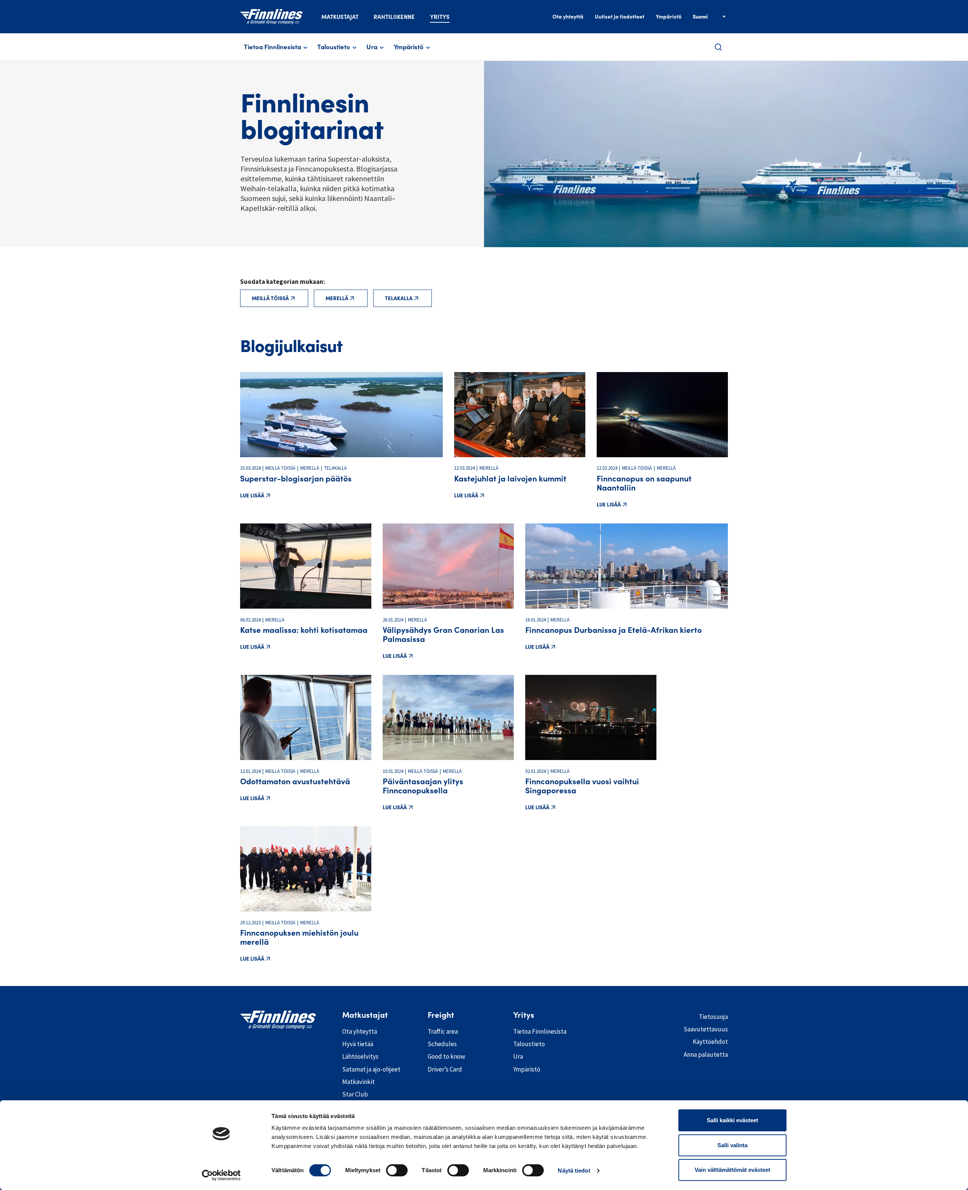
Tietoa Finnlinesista (272, 47)
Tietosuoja (713, 1016)
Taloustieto (333, 47)
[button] (718, 47)
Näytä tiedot (574, 1170)
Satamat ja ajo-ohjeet (371, 1069)
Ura (371, 47)
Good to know (446, 1056)
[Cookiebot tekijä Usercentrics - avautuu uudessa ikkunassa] (221, 1175)
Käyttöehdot (710, 1041)
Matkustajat (339, 16)
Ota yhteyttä (567, 16)
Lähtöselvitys (360, 1056)
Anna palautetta (706, 1054)
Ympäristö (668, 16)
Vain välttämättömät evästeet (732, 1170)
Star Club (355, 1094)
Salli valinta (732, 1145)
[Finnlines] (271, 16)
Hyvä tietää (357, 1044)
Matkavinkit (358, 1082)
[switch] (397, 1170)
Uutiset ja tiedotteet (619, 16)
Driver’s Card (445, 1069)
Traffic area (443, 1031)
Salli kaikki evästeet (732, 1120)
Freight (441, 1015)
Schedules (442, 1044)
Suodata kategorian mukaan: (282, 281)
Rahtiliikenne (394, 16)
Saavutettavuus (706, 1029)
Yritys (440, 16)
